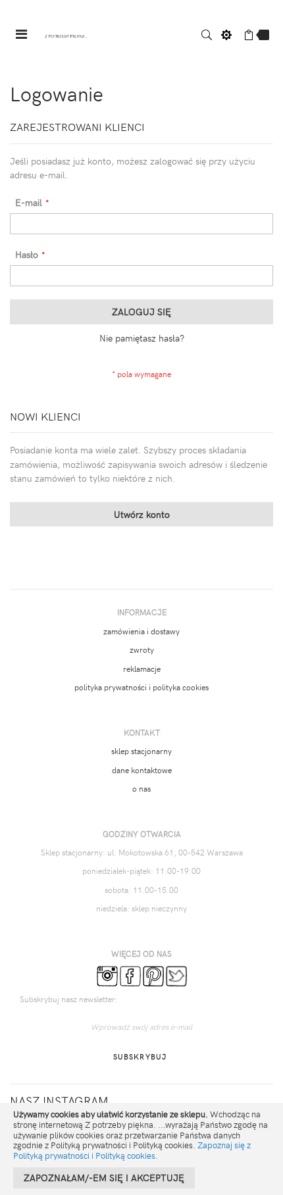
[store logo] (67, 34)
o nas (141, 788)
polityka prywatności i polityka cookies (141, 687)
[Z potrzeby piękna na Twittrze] (176, 975)
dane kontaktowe (142, 770)
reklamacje (142, 668)
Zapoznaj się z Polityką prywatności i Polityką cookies (132, 1150)
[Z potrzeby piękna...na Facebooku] (130, 975)
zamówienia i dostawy (141, 631)
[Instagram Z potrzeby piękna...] (107, 975)
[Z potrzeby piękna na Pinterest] (153, 975)
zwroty (142, 649)
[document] (141, 1148)
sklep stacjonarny (141, 751)
